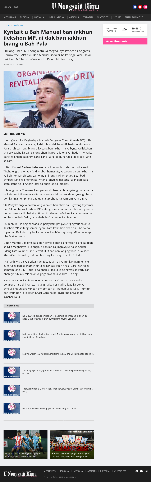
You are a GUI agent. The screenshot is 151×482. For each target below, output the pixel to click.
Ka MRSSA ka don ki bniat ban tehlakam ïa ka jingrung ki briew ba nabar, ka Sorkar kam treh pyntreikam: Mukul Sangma (54, 317)
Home (7, 25)
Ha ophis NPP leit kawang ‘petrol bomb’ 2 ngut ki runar (49, 408)
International (57, 17)
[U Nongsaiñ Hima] (75, 7)
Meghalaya (10, 17)
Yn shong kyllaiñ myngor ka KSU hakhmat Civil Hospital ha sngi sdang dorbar (56, 372)
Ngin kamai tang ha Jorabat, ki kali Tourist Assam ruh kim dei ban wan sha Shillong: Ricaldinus (57, 335)
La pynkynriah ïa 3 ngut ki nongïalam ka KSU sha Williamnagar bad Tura (58, 353)
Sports (117, 17)
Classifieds (103, 17)
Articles (74, 17)
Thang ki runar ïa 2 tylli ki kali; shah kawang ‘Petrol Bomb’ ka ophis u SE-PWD (57, 390)
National (39, 17)
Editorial (88, 17)
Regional (25, 17)
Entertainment (134, 17)
